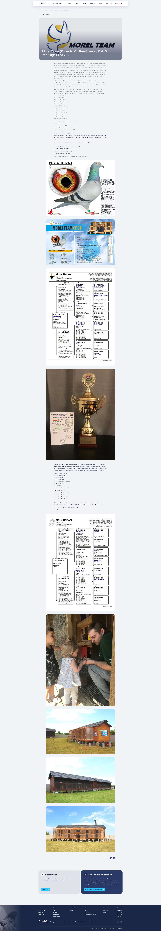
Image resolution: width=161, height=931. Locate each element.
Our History (105, 910)
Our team (105, 912)
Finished (87, 912)
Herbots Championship (90, 914)
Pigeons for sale (42, 910)
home (40, 10)
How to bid (119, 914)
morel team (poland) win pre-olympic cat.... (59, 10)
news (45, 10)
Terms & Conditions (103, 928)
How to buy (120, 912)
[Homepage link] (43, 3)
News (71, 910)
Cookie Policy (119, 928)
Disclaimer (112, 928)
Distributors (56, 914)
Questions (119, 908)
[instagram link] (121, 922)
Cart (116, 3)
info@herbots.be (92, 922)
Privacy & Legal (94, 928)
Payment (119, 916)
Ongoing (87, 910)
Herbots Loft (41, 914)
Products (55, 910)
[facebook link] (118, 922)
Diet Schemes (56, 916)
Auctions (40, 912)
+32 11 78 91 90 (80, 922)
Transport (119, 910)
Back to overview (46, 14)
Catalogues (55, 912)
